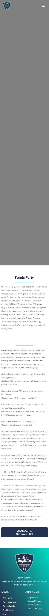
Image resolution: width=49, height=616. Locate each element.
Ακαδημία (7, 598)
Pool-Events (8, 610)
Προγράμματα (9, 602)
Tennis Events (9, 606)
